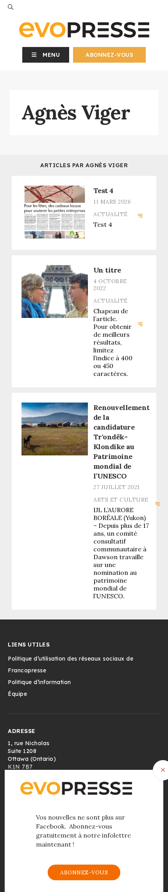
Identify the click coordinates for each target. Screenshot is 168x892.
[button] (46, 55)
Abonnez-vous (109, 54)
